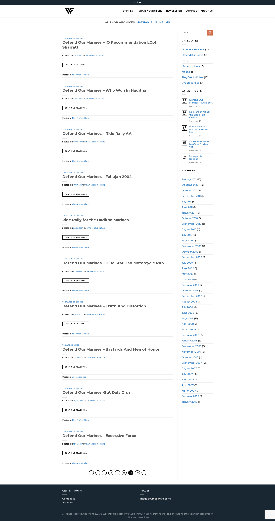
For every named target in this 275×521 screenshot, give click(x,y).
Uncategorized (70, 345)
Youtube (191, 11)
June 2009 (188, 268)
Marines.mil (164, 498)
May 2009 (187, 273)
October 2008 (190, 290)
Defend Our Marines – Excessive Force (99, 435)
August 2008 (189, 301)
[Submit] (210, 33)
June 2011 (187, 207)
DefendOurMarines (193, 49)
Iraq (184, 60)
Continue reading (76, 65)
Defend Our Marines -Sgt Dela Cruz (96, 392)
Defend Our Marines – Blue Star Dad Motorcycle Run (113, 263)
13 (111, 472)
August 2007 (189, 368)
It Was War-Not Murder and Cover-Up (200, 129)
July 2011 (186, 201)
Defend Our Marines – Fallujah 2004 (97, 176)
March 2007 (189, 390)
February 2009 (190, 284)
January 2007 (189, 401)
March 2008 (189, 329)
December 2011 (191, 184)
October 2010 (190, 218)
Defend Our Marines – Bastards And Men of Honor (110, 349)
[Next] (167, 32)
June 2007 (188, 379)
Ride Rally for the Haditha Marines (95, 220)
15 (124, 472)
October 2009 (190, 251)
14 (117, 472)
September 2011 (191, 196)
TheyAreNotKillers (72, 38)
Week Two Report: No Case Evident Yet (200, 144)
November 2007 (191, 351)
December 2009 (191, 246)
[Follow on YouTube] (140, 3)
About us (207, 11)
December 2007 (191, 346)
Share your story (150, 11)
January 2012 (189, 179)
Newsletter (174, 11)
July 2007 (187, 374)
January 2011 (189, 212)
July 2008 (187, 307)
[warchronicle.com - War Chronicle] (73, 11)
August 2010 (189, 229)
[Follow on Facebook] (135, 3)
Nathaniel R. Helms (153, 22)
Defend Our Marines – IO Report (201, 101)
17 (137, 472)
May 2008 (188, 318)
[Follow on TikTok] (137, 3)
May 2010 (187, 240)
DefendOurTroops (192, 55)
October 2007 (190, 357)
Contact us (68, 498)
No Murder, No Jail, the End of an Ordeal (200, 115)
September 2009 (192, 257)
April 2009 (188, 279)
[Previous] (68, 32)
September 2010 (191, 223)
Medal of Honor (191, 66)
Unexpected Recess (196, 157)
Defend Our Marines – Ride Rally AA (97, 133)
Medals (186, 71)
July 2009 (187, 262)
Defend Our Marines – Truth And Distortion (104, 306)
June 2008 (188, 312)
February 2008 (190, 335)
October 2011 (189, 190)
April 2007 (188, 385)
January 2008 (190, 340)
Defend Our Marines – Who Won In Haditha (104, 90)
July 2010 (187, 235)
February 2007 (190, 396)
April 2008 (188, 323)
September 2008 (192, 296)
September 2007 (192, 362)
